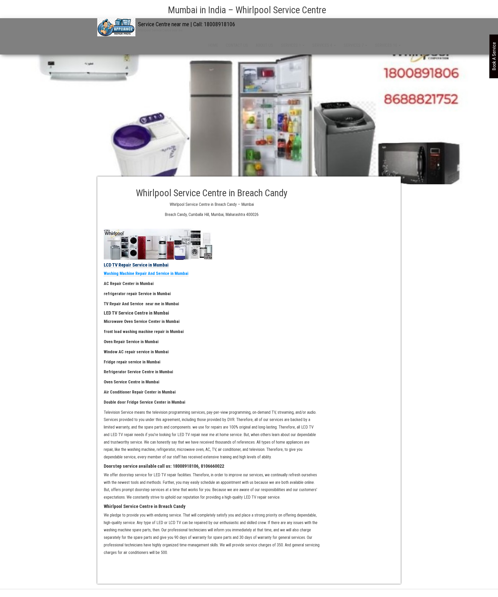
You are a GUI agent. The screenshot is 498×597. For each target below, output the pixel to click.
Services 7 (354, 45)
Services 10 (386, 45)
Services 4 (322, 45)
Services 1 (291, 45)
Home (213, 45)
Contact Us (237, 45)
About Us (264, 45)
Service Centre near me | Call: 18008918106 (186, 24)
